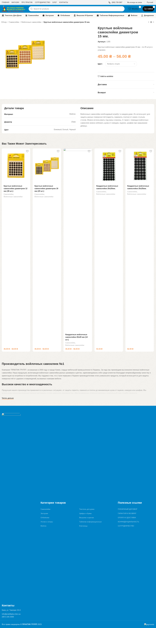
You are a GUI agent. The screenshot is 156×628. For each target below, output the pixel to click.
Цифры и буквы (85, 513)
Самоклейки (14, 22)
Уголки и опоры (47, 522)
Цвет (100, 64)
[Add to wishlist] (27, 151)
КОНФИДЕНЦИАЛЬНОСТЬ (128, 522)
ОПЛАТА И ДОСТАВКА (127, 518)
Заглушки (44, 513)
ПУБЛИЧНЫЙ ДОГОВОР (127, 509)
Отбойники (45, 518)
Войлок (43, 526)
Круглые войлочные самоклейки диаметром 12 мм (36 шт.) (15, 188)
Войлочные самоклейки (31, 22)
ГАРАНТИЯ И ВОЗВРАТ (127, 513)
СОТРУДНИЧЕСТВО (126, 526)
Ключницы (83, 526)
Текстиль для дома (86, 509)
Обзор (4, 22)
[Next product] (153, 22)
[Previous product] (148, 22)
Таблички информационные (90, 522)
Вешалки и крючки (86, 518)
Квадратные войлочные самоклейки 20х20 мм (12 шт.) (76, 337)
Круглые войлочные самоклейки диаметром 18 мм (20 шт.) (46, 188)
